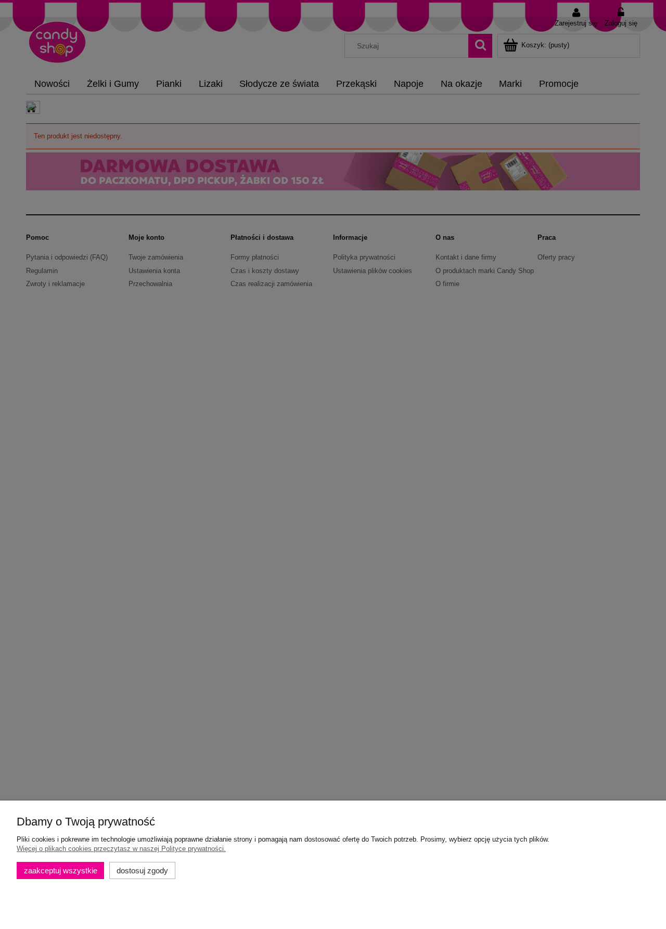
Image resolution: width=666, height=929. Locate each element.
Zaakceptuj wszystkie (60, 870)
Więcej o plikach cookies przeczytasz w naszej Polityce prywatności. (121, 849)
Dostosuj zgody (142, 870)
